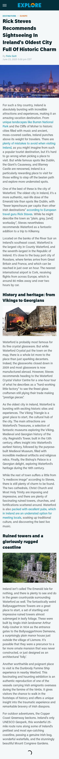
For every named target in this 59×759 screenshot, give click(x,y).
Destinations (9, 16)
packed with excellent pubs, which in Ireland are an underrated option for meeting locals (29, 513)
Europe (23, 16)
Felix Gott (11, 56)
